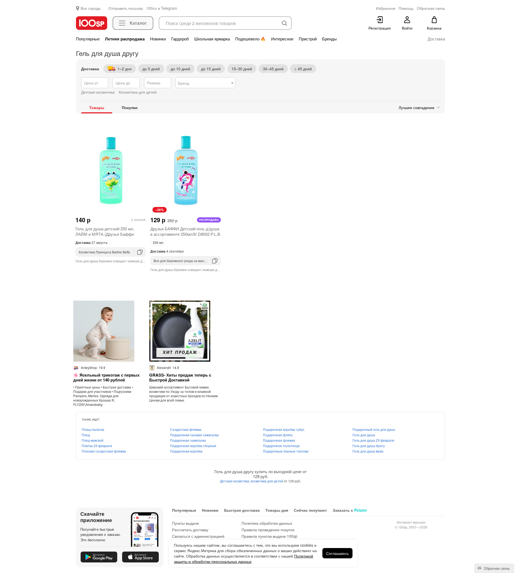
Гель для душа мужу (367, 451)
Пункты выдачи (185, 523)
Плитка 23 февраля (97, 445)
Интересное (282, 39)
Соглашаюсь (337, 553)
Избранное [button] (385, 8)
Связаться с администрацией (198, 536)
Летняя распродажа (125, 39)
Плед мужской (92, 440)
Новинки (158, 39)
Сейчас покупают (310, 510)
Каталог (138, 23)
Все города (90, 8)
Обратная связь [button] (431, 8)
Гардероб (180, 39)
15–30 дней (241, 68)
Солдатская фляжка (185, 429)
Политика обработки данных (267, 523)
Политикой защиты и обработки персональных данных (243, 558)
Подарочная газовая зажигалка (194, 434)
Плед (86, 434)
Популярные (88, 39)
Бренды (329, 39)
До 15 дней (211, 68)
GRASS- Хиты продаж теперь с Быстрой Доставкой (180, 377)
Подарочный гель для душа (373, 429)
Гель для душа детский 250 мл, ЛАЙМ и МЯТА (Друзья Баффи (104, 231)
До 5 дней (151, 68)
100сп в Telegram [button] (161, 8)
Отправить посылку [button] (126, 8)
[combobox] (205, 82)
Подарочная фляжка (279, 440)
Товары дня (276, 510)
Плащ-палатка (93, 429)
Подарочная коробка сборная (193, 445)
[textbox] (205, 83)
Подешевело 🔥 (250, 39)
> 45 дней (303, 68)
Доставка (436, 39)
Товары (96, 107)
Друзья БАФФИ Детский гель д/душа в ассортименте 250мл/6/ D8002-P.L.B (185, 231)
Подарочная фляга (278, 434)
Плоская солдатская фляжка (104, 451)
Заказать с (350, 510)
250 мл (158, 242)
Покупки (130, 107)
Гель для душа (363, 434)
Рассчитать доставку (190, 529)
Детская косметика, (235, 481)
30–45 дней (273, 68)
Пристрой (308, 39)
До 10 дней (180, 68)
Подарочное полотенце (281, 445)
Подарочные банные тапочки (286, 451)
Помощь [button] (406, 8)
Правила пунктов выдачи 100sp (269, 536)
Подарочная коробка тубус (283, 429)
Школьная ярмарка (212, 39)
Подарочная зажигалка (188, 440)
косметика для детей (267, 481)
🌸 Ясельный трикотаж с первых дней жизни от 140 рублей (106, 377)
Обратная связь (496, 568)
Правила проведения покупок (268, 529)
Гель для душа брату (368, 445)
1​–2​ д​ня (124, 68)
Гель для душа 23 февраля (373, 440)
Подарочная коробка (186, 451)
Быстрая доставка (242, 510)
